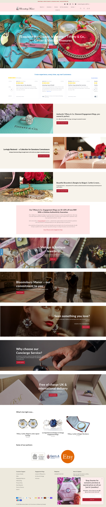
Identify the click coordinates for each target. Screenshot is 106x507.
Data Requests (19, 485)
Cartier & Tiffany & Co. (40, 474)
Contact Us (57, 10)
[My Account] (84, 8)
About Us (42, 7)
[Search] (80, 8)
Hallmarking (19, 480)
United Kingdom (83, 4)
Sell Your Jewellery (64, 7)
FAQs (17, 476)
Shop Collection (62, 122)
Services (72, 7)
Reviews (56, 7)
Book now (86, 327)
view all (53, 259)
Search (17, 489)
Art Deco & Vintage (39, 476)
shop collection (62, 190)
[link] (27, 96)
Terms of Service (20, 487)
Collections (49, 7)
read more (20, 292)
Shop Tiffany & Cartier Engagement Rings (53, 229)
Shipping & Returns (20, 478)
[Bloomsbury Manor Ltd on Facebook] (67, 4)
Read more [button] (57, 91)
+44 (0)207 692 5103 (58, 474)
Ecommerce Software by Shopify (38, 504)
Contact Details (19, 474)
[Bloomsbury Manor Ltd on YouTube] (75, 4)
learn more (20, 362)
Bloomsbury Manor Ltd (25, 504)
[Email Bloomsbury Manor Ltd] (64, 4)
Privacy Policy (19, 483)
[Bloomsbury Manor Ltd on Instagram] (70, 4)
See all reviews (94, 78)
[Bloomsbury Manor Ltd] (25, 8)
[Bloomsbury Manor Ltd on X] (73, 4)
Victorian (37, 478)
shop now (53, 47)
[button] (11, 89)
